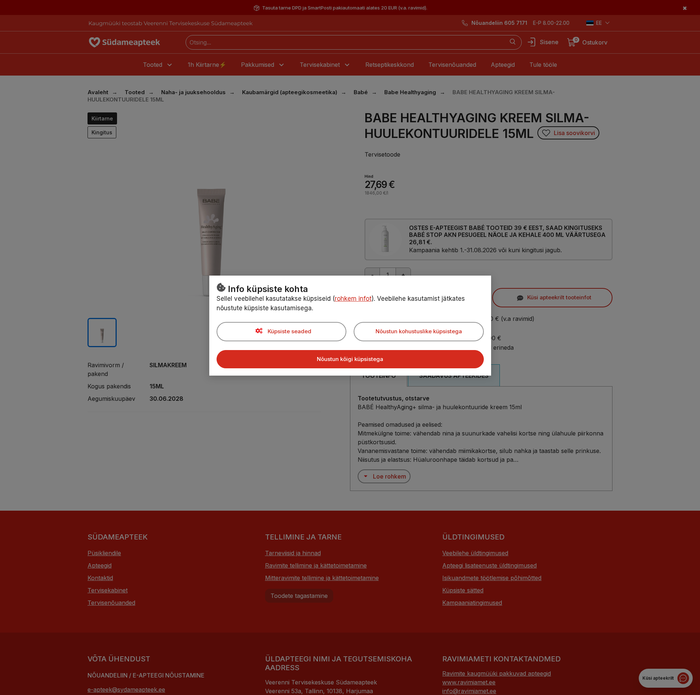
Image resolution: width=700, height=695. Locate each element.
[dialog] (350, 347)
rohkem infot (353, 298)
